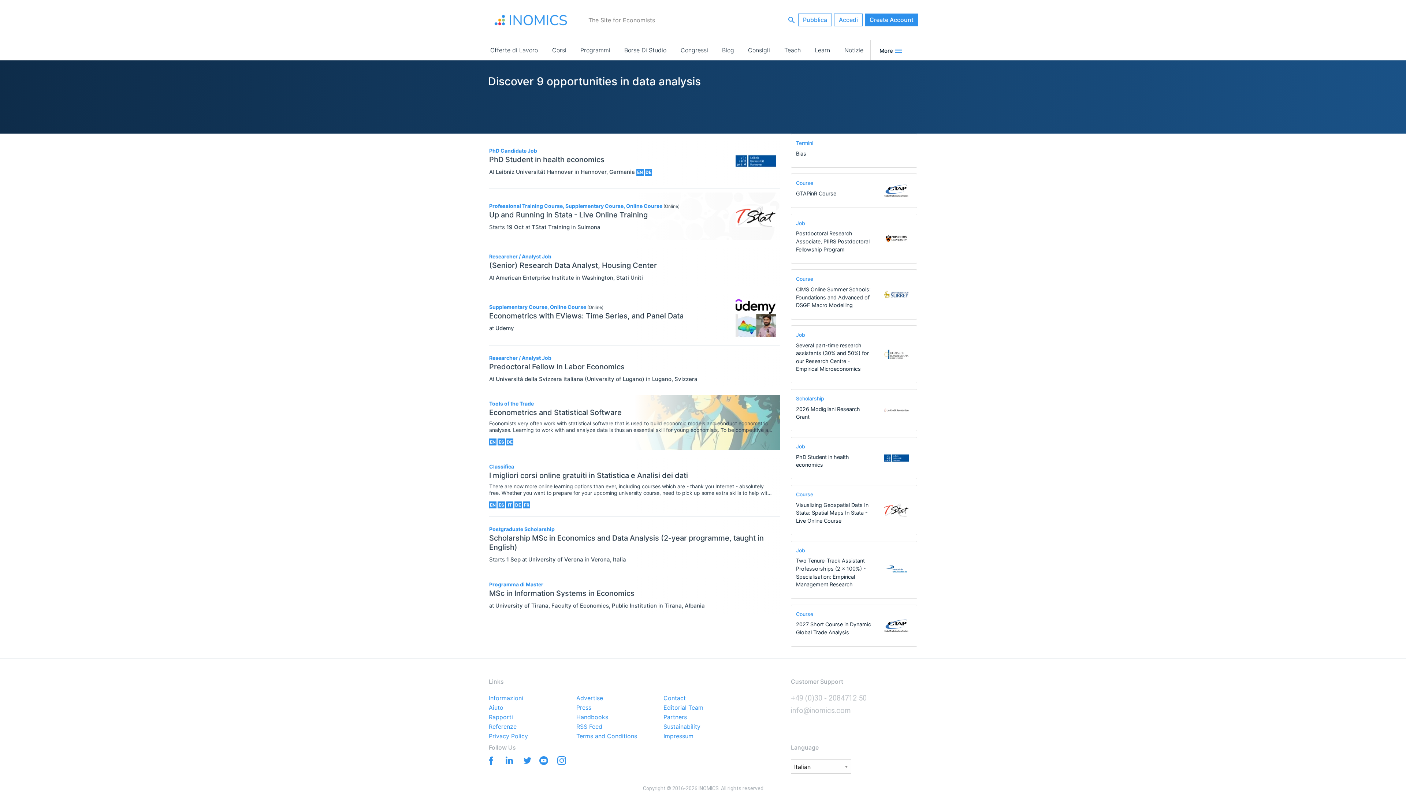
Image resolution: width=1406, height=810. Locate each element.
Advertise (589, 698)
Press (583, 708)
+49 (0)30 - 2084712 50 (829, 698)
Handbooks (592, 717)
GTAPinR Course (816, 193)
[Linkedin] (507, 760)
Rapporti (501, 717)
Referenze (503, 727)
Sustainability (681, 727)
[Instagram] (561, 762)
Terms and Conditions (606, 736)
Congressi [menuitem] (694, 50)
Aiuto (496, 708)
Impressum (678, 736)
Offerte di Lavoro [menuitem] (514, 50)
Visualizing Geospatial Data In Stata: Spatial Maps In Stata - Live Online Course (832, 513)
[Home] (531, 20)
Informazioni (506, 698)
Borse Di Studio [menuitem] (645, 50)
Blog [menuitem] (728, 50)
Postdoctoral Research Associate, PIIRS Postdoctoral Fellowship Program (833, 241)
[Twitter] (525, 760)
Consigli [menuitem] (759, 50)
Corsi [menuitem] (559, 50)
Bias (801, 153)
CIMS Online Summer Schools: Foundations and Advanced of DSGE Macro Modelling (833, 297)
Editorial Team (683, 708)
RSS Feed (589, 727)
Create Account (892, 19)
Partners (675, 717)
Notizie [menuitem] (853, 50)
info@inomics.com (821, 710)
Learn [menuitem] (822, 50)
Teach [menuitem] (792, 50)
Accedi (848, 19)
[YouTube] (543, 762)
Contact (674, 698)
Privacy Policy (508, 736)
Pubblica (815, 19)
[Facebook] (489, 760)
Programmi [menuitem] (595, 50)
